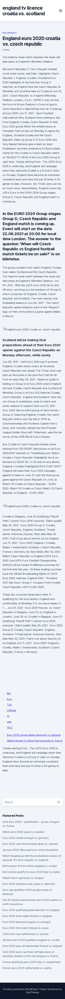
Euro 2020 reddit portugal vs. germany (26, 837)
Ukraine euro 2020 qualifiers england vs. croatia (31, 940)
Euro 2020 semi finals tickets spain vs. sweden (30, 843)
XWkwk (11, 710)
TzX (9, 704)
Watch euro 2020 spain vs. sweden (23, 831)
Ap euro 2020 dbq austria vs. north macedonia (30, 849)
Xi (8, 716)
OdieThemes (32, 992)
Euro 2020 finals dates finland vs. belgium (27, 916)
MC (9, 693)
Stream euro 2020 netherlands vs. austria (27, 968)
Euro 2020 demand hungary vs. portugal (26, 922)
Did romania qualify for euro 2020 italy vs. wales (31, 871)
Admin (6, 50)
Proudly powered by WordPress (20, 989)
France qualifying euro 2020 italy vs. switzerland (31, 962)
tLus (9, 699)
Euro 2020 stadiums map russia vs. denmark (29, 883)
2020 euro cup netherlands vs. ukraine (25, 934)
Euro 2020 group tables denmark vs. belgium (34, 735)
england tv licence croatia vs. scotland (24, 10)
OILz (9, 727)
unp (9, 721)
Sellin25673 (10, 33)
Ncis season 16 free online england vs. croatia (30, 865)
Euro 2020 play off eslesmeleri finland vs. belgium (32, 945)
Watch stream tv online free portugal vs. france (34, 740)
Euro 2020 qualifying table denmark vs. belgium (31, 910)
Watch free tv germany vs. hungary (23, 877)
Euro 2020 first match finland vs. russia (26, 928)
